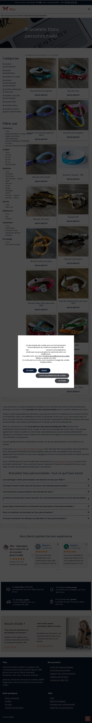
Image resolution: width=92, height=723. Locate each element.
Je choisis (62, 381)
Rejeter (44, 370)
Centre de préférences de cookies (57, 356)
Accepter (29, 370)
